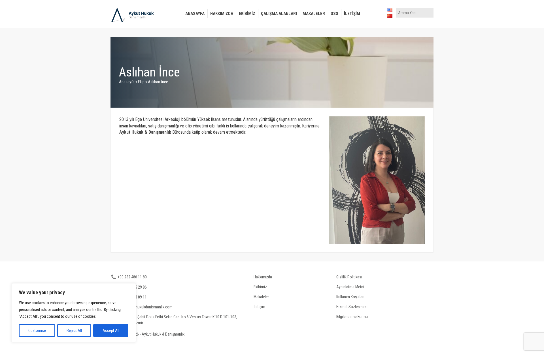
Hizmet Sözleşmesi (351, 306)
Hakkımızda (221, 13)
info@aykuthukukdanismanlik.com (145, 307)
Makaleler (314, 13)
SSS (334, 13)
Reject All (74, 330)
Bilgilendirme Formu (352, 316)
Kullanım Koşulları (350, 297)
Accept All (111, 330)
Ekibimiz (247, 13)
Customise (37, 330)
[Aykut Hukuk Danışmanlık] (133, 14)
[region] (73, 313)
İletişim (352, 13)
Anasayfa (195, 13)
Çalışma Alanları (279, 13)
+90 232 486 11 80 (132, 277)
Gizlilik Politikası (349, 277)
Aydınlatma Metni (350, 287)
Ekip (141, 82)
